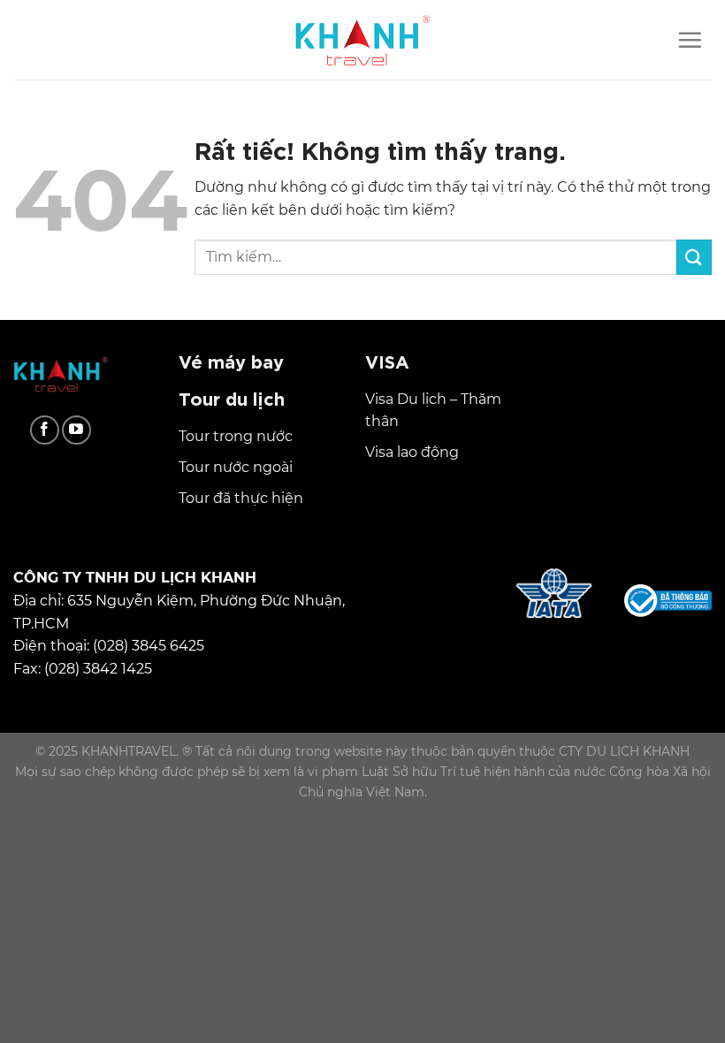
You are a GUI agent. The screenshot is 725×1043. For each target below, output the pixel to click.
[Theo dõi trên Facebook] (44, 430)
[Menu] (690, 40)
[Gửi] (694, 257)
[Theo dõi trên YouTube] (76, 430)
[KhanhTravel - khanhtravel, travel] (362, 40)
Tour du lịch (232, 397)
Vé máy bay (231, 360)
